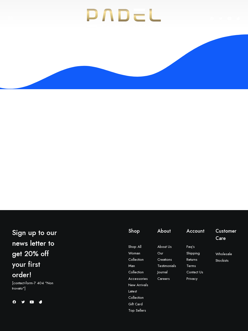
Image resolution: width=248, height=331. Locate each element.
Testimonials (166, 265)
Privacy (192, 278)
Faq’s (190, 246)
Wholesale (224, 254)
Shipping (193, 253)
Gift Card (135, 304)
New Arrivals (138, 285)
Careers (163, 278)
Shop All (134, 246)
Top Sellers (137, 310)
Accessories (138, 278)
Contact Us (194, 272)
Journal (162, 272)
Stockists (222, 260)
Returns (191, 259)
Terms (191, 265)
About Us (164, 246)
